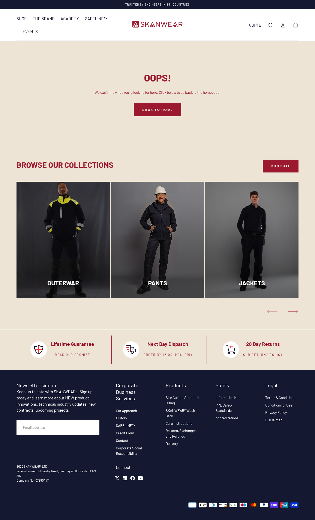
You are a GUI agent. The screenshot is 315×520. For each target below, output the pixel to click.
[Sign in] (283, 25)
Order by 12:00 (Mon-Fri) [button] (168, 355)
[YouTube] (140, 478)
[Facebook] (132, 478)
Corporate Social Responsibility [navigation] (129, 450)
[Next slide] (293, 311)
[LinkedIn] (125, 478)
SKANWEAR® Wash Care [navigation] (180, 413)
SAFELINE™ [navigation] (126, 425)
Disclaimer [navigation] (273, 420)
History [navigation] (121, 418)
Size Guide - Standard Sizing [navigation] (182, 400)
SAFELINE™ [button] (96, 18)
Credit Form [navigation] (125, 433)
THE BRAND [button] (44, 18)
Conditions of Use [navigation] (278, 405)
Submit (86, 427)
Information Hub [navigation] (228, 397)
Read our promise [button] (72, 355)
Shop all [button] (280, 166)
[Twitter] (117, 478)
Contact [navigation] (122, 440)
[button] (255, 26)
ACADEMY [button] (70, 18)
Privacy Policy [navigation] (276, 412)
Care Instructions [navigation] (179, 423)
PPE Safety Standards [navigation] (224, 408)
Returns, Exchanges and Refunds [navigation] (181, 433)
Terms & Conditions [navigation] (280, 397)
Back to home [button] (157, 110)
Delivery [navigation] (172, 443)
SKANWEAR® (66, 391)
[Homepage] (157, 25)
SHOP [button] (21, 18)
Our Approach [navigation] (126, 410)
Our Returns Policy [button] (263, 355)
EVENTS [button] (30, 31)
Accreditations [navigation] (227, 418)
